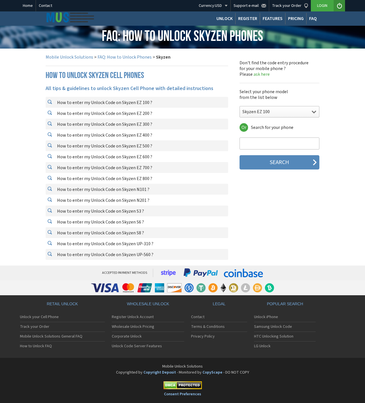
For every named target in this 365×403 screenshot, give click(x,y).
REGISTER (247, 18)
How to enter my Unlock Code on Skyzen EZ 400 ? (104, 135)
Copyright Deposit (159, 372)
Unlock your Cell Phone (39, 317)
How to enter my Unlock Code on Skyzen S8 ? (100, 233)
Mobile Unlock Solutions (69, 57)
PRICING (296, 18)
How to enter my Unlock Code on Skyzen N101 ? (102, 189)
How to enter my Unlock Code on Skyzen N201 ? (102, 200)
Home (28, 6)
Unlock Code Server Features (137, 346)
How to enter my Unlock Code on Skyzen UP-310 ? (104, 244)
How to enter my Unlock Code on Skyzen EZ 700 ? (104, 168)
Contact (45, 6)
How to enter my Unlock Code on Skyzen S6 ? (100, 222)
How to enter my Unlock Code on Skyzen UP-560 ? (104, 255)
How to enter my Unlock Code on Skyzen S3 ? (100, 211)
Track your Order (34, 327)
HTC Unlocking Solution (273, 336)
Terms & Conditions (208, 327)
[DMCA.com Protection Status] (182, 386)
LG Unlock (262, 346)
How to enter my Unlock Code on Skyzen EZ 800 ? (104, 178)
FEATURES (273, 18)
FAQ (313, 18)
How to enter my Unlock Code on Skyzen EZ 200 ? (104, 113)
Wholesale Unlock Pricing (133, 327)
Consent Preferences (182, 394)
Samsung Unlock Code (273, 327)
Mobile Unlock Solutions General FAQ (51, 336)
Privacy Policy (203, 336)
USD (210, 6)
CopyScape (212, 372)
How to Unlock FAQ (36, 346)
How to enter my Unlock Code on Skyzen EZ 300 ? (104, 124)
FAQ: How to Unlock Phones (125, 57)
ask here (262, 74)
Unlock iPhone (266, 317)
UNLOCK (224, 18)
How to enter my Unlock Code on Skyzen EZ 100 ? (104, 102)
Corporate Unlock (127, 336)
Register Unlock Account (133, 317)
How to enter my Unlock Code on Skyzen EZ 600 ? (104, 157)
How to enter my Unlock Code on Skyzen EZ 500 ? (104, 146)
